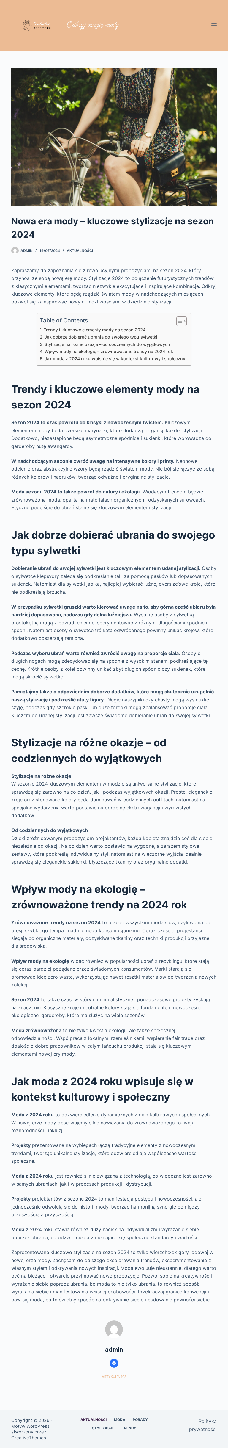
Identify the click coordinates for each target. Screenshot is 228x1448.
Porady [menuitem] (140, 1419)
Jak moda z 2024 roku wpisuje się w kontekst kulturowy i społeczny (115, 358)
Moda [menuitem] (119, 1419)
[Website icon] (114, 1363)
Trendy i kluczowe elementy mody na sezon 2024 (94, 329)
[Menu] (214, 25)
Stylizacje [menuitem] (103, 1428)
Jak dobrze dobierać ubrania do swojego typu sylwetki (101, 336)
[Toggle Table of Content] (178, 321)
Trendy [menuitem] (129, 1428)
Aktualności (80, 250)
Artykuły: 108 (114, 1377)
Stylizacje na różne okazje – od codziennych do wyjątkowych (107, 344)
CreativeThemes (28, 1438)
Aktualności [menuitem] (93, 1419)
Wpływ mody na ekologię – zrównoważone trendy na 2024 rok (109, 351)
